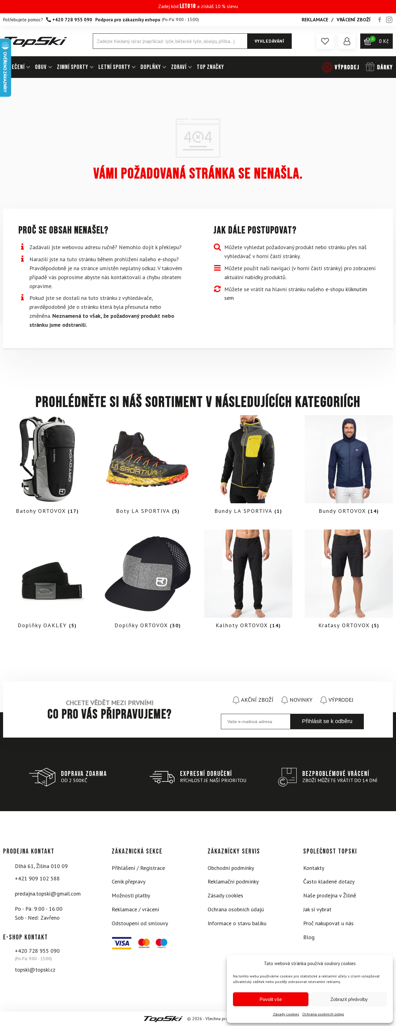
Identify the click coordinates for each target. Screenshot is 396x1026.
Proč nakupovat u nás (328, 923)
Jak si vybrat (317, 909)
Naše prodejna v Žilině (329, 895)
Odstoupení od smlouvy (140, 923)
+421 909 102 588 (37, 878)
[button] (325, 41)
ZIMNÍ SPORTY (72, 67)
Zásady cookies (286, 1014)
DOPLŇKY (150, 67)
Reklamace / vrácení (135, 909)
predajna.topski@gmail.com (48, 893)
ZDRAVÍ (179, 67)
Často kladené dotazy (329, 881)
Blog (309, 937)
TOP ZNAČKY (210, 67)
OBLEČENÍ (14, 67)
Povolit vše (271, 999)
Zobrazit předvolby (349, 999)
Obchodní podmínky (231, 867)
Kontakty (313, 867)
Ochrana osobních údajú (323, 1014)
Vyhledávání (269, 41)
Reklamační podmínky (233, 881)
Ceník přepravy (128, 881)
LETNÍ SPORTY (114, 67)
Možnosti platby (131, 895)
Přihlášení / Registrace (138, 867)
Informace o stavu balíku (237, 923)
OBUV (41, 67)
